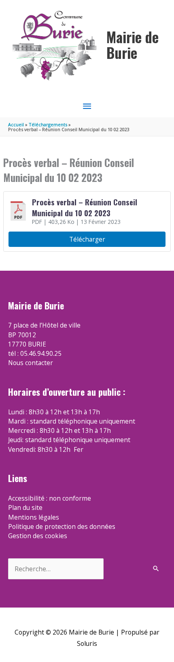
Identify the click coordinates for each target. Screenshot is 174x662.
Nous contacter (30, 362)
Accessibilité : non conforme (49, 498)
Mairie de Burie (132, 45)
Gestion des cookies (37, 535)
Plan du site (25, 507)
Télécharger (87, 239)
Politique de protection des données (61, 526)
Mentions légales (33, 517)
